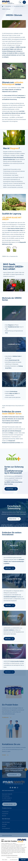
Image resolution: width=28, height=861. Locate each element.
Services (4, 815)
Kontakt (4, 755)
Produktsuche (5, 717)
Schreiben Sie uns (8, 804)
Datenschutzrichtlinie (7, 835)
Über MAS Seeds (6, 822)
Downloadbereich (13, 774)
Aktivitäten (4, 824)
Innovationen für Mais (19, 6)
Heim (2, 6)
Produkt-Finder (9, 488)
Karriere (4, 826)
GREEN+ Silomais (6, 9)
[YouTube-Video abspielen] (14, 285)
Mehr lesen (8, 568)
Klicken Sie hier (12, 518)
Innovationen (8, 6)
